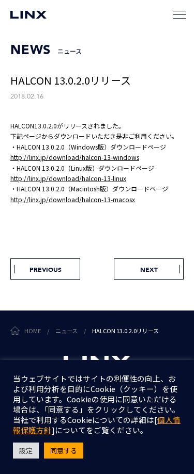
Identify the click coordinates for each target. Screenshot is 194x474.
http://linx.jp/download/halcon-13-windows (74, 157)
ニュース (66, 330)
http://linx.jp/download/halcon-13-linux (68, 178)
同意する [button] (63, 450)
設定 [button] (26, 450)
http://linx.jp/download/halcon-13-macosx (72, 199)
